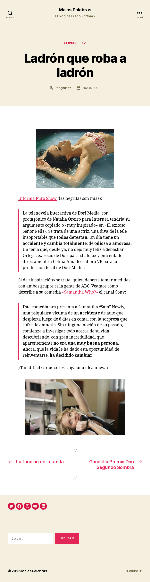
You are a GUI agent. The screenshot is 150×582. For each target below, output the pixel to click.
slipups (71, 43)
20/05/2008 (91, 88)
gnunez (65, 88)
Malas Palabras (75, 9)
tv (83, 43)
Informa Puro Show (37, 198)
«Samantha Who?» (80, 292)
